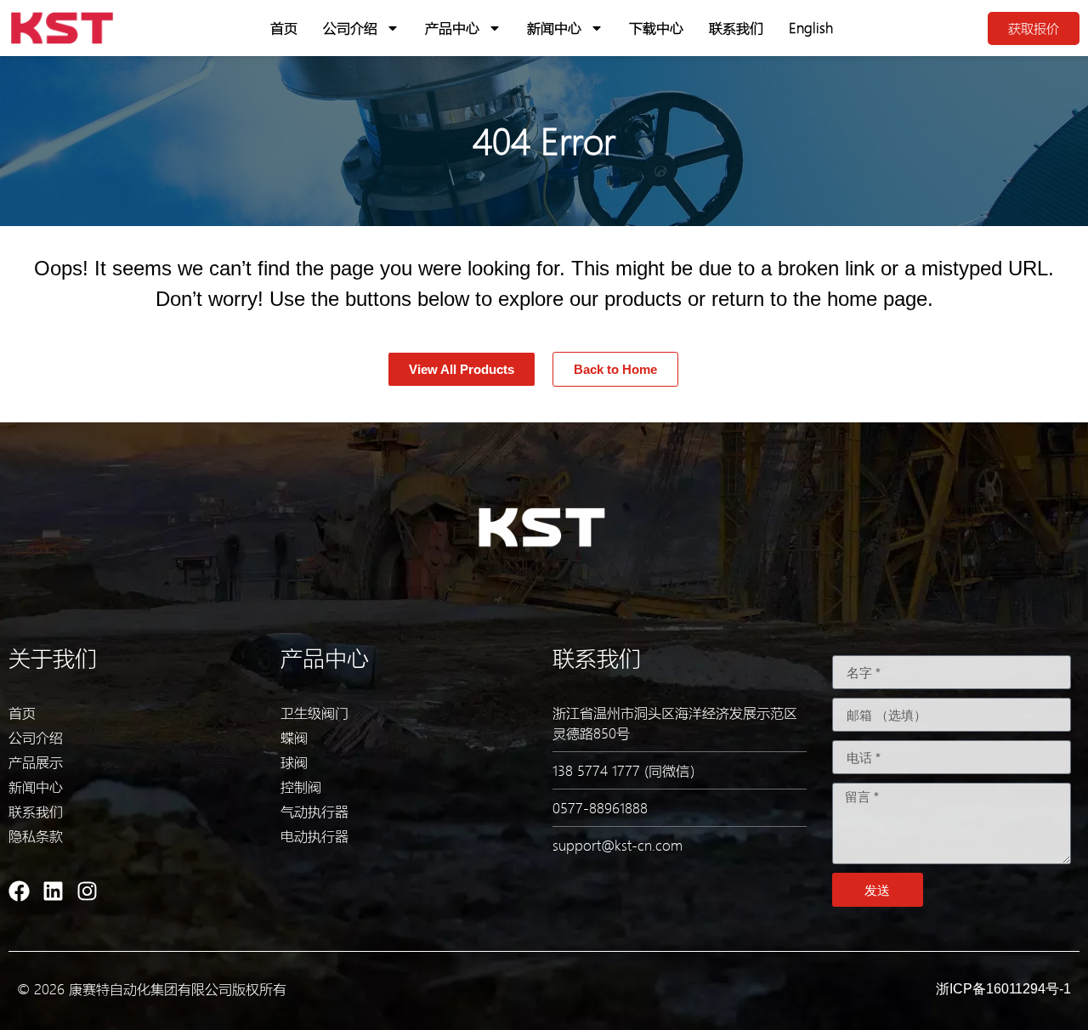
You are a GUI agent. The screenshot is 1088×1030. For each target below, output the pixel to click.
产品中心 (452, 28)
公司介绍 (350, 28)
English (811, 28)
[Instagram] (87, 891)
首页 (284, 28)
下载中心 (656, 28)
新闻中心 (554, 28)
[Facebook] (19, 891)
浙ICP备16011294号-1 (1003, 989)
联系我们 (736, 28)
